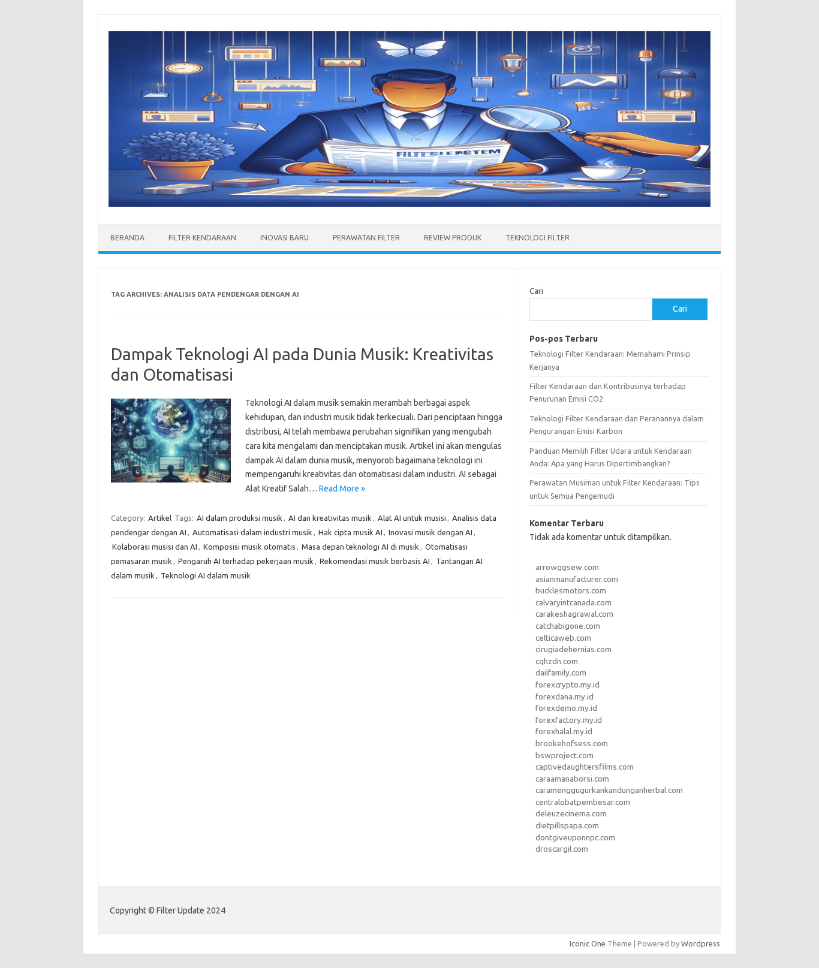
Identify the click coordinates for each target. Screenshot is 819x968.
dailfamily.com (560, 672)
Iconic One (588, 943)
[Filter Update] (409, 204)
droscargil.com (561, 849)
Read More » (342, 488)
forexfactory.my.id (568, 720)
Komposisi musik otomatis (249, 546)
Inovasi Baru (284, 238)
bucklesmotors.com (570, 590)
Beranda (127, 238)
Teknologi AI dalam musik (206, 575)
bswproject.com (564, 755)
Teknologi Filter (537, 238)
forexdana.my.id (564, 696)
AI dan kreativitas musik (330, 518)
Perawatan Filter (366, 238)
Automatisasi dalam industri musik (252, 532)
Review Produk (452, 238)
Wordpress (700, 943)
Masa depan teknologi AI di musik (360, 546)
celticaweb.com (563, 638)
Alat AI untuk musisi (412, 518)
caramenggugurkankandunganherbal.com (609, 790)
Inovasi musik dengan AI (430, 532)
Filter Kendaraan (202, 238)
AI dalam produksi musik (239, 518)
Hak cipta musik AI (350, 532)
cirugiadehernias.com (573, 649)
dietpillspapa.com (567, 825)
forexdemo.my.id (566, 708)
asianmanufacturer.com (576, 579)
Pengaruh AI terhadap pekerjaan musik (246, 561)
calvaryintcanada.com (573, 602)
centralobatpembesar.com (582, 802)
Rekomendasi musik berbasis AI (375, 561)
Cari (536, 291)
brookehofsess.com (571, 743)
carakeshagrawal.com (574, 614)
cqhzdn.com (556, 661)
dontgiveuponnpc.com (575, 837)
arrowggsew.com (567, 567)
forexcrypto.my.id (567, 684)
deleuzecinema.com (571, 813)
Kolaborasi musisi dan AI (154, 546)
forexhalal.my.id (563, 731)
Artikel (159, 518)
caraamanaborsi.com (572, 778)
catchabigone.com (567, 626)
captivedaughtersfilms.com (584, 766)
